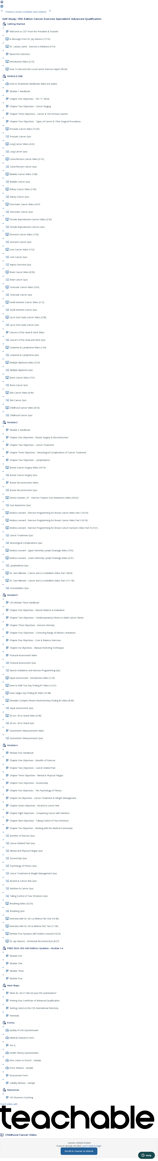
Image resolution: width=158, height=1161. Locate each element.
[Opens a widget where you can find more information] (146, 1155)
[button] (2, 2)
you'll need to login (91, 1145)
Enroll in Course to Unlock (79, 1151)
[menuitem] (2, 7)
